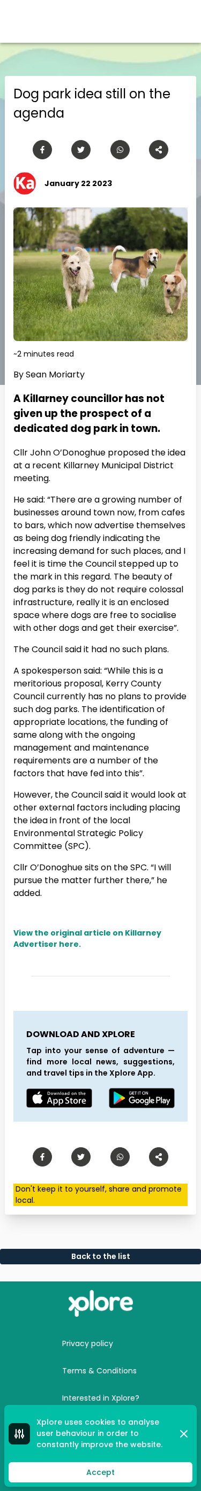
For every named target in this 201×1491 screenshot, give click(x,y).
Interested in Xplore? (100, 1398)
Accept (100, 1472)
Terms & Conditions (99, 1370)
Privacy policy (87, 1343)
